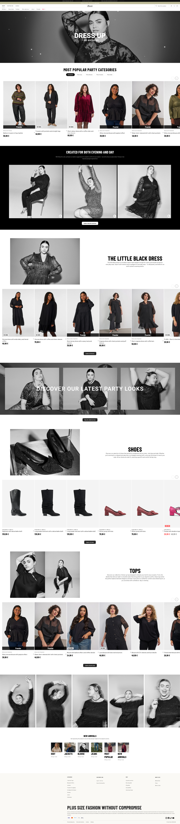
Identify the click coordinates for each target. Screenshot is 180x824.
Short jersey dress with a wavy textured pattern (79, 342)
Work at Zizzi (157, 785)
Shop (3, 5)
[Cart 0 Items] (177, 5)
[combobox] (161, 6)
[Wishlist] (33, 83)
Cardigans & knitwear (71, 790)
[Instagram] (166, 818)
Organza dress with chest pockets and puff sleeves (112, 342)
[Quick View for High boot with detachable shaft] (33, 531)
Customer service (129, 780)
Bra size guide (129, 782)
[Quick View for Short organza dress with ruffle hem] (163, 341)
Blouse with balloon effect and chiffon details (81, 652)
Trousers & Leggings (71, 787)
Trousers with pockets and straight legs (47, 131)
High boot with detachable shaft (12, 531)
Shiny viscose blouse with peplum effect (112, 133)
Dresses (69, 792)
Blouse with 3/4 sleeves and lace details (144, 652)
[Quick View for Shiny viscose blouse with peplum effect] (131, 132)
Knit (56, 752)
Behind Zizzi (157, 780)
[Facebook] (169, 818)
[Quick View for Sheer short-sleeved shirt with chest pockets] (163, 132)
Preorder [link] (38, 9)
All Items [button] (4, 9)
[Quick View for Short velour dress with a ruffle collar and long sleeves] (98, 131)
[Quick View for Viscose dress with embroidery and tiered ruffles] (33, 339)
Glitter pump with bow (106, 531)
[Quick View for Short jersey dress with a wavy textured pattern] (98, 341)
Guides (17, 5)
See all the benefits (101, 783)
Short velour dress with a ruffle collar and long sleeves (80, 132)
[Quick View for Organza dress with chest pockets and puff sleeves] (130, 341)
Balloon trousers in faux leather (13, 133)
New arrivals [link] (11, 9)
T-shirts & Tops (70, 780)
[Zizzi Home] (90, 5)
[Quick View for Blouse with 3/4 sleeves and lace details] (163, 652)
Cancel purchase (129, 790)
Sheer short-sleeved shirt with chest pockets (146, 133)
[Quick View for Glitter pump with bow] (130, 531)
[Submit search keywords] (156, 6)
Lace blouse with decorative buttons (110, 652)
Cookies (87, 822)
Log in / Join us (100, 780)
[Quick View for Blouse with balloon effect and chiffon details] (98, 652)
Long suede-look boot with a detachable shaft (49, 531)
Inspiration (10, 5)
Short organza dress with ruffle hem (143, 341)
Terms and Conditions (80, 822)
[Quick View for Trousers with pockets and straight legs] (66, 131)
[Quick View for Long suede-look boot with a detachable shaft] (66, 531)
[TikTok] (171, 818)
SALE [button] (43, 9)
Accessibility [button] (128, 787)
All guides (128, 785)
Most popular (110, 752)
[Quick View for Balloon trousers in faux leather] (34, 132)
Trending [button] (17, 9)
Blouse (83, 752)
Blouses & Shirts (70, 782)
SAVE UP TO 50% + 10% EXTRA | (90, 3)
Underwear (69, 797)
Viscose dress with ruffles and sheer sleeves (48, 339)
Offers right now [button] (25, 9)
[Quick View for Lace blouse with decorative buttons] (130, 652)
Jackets (70, 752)
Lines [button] (33, 9)
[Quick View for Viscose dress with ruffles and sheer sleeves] (66, 339)
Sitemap (92, 822)
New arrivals (123, 752)
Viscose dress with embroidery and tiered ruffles (15, 340)
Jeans (96, 752)
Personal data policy (71, 822)
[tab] (70, 74)
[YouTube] (173, 818)
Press (156, 783)
